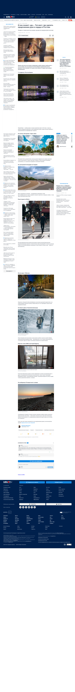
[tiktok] (35, 507)
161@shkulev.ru (15, 540)
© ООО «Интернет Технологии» (21, 544)
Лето (35, 492)
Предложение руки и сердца (23, 430)
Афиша (29, 14)
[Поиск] (65, 17)
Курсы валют (38, 14)
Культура (35, 490)
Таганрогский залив (39, 430)
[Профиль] (71, 17)
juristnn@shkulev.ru (28, 541)
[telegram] (20, 507)
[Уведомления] (68, 17)
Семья (47, 499)
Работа (47, 494)
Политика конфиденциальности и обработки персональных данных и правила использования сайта (54, 542)
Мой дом (35, 494)
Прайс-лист (5, 489)
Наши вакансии (6, 494)
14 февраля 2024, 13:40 (21, 32)
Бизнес (20, 489)
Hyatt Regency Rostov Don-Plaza (50, 430)
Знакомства (13, 14)
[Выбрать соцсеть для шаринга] (53, 35)
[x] (32, 507)
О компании (5, 490)
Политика (48, 490)
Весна (20, 490)
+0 (49, 458)
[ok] (26, 507)
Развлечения (48, 496)
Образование (36, 499)
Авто (20, 487)
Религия (47, 497)
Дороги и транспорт (23, 494)
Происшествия (49, 492)
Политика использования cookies (43, 539)
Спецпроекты (61, 496)
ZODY (43, 14)
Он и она (48, 487)
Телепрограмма (23, 14)
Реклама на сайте (6, 487)
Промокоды (50, 14)
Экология (60, 492)
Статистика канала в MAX (8, 499)
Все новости (9, 24)
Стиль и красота (62, 489)
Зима (35, 487)
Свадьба (32, 430)
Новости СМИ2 (21, 474)
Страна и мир (61, 490)
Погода (17, 14)
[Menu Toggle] (4, 17)
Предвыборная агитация (8, 497)
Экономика (61, 494)
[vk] (23, 507)
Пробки (38, 17)
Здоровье (21, 499)
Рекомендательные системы (42, 540)
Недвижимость (6, 14)
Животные (21, 497)
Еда (20, 496)
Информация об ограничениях (43, 537)
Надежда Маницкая (25, 425)
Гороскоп (33, 14)
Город (20, 492)
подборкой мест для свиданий (28, 422)
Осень (47, 489)
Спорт (60, 487)
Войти (22, 467)
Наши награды (6, 492)
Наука (35, 496)
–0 (52, 458)
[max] (29, 507)
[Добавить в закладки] (50, 35)
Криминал (36, 489)
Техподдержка (6, 496)
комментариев (24, 35)
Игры (46, 14)
